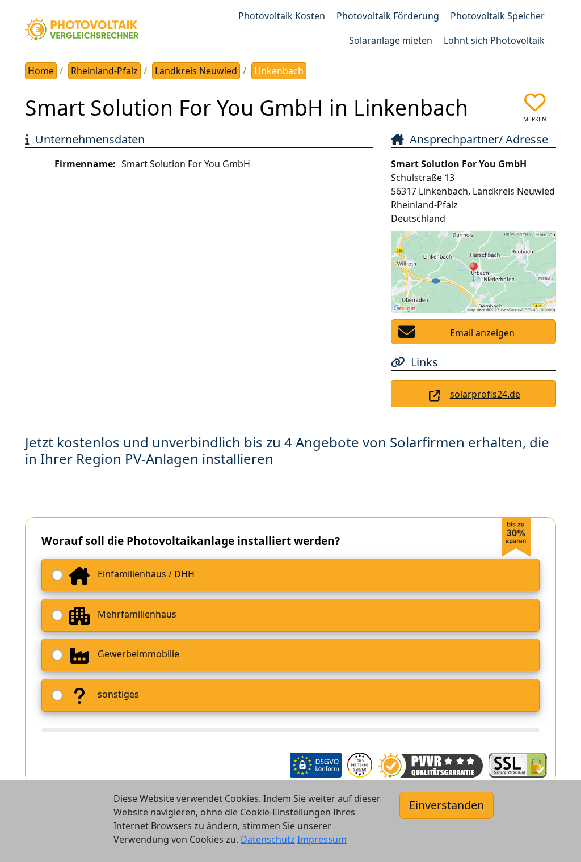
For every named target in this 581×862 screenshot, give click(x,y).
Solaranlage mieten (390, 40)
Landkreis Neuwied (196, 71)
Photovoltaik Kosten (281, 16)
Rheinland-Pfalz (104, 71)
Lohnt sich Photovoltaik (494, 40)
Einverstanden (446, 805)
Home (41, 71)
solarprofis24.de (485, 394)
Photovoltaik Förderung (387, 16)
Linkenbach (279, 71)
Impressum (322, 839)
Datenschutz (268, 839)
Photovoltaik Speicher (498, 16)
